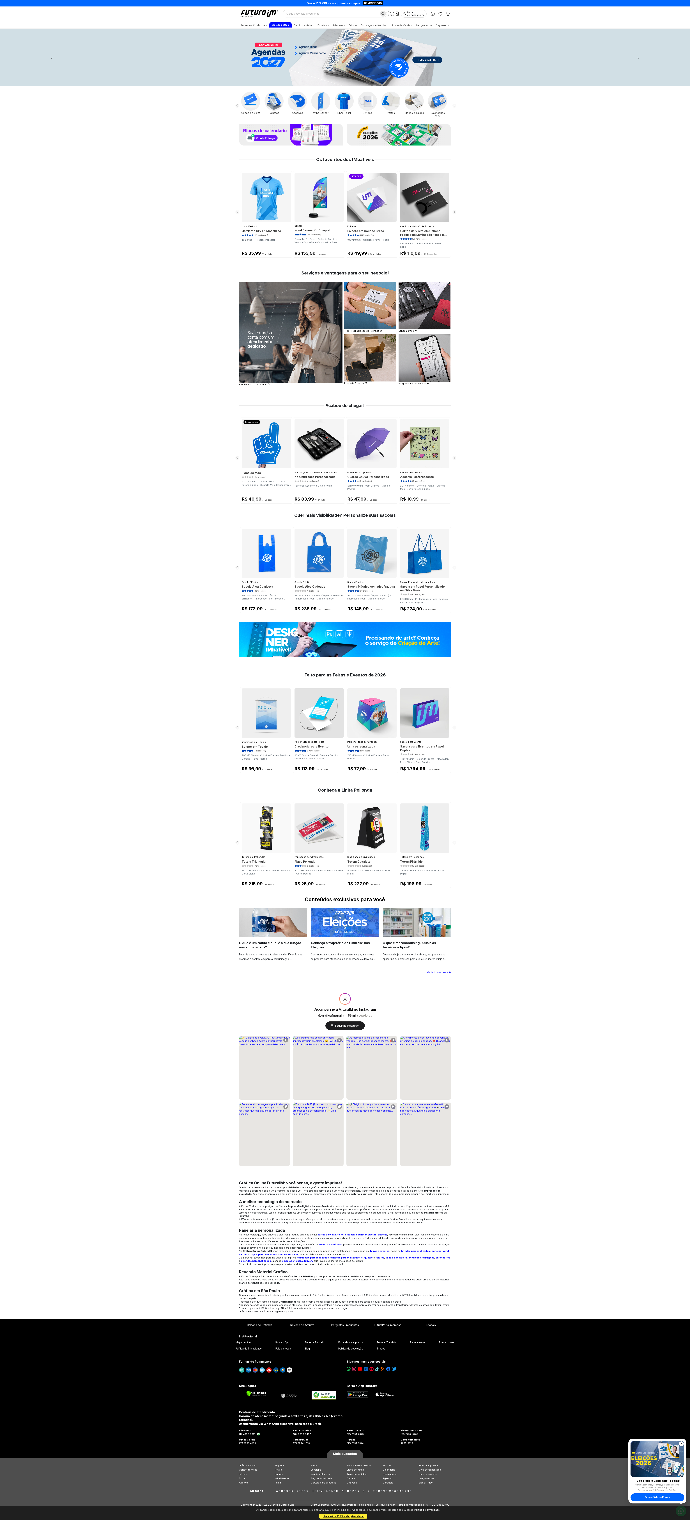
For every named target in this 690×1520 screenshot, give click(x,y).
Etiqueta (279, 1465)
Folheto (351, 226)
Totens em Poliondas (253, 857)
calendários (443, 1257)
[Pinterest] (371, 1369)
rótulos (380, 1257)
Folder (242, 1478)
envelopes (414, 1257)
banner (362, 1234)
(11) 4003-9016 (247, 1434)
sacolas (382, 1234)
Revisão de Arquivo (302, 1325)
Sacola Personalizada (359, 1465)
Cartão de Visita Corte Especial (417, 226)
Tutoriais (430, 1325)
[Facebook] (388, 1369)
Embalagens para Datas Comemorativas (317, 472)
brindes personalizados (415, 1250)
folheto (341, 1234)
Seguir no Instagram (347, 1025)
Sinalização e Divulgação (361, 857)
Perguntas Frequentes (345, 1325)
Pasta (314, 1465)
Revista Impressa (428, 1465)
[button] (52, 57)
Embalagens (390, 1474)
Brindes (387, 1465)
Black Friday (426, 1482)
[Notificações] (440, 14)
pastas (372, 1234)
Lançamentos (426, 1478)
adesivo (352, 1234)
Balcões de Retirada (259, 1325)
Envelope (316, 1469)
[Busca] (383, 14)
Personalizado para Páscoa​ (362, 741)
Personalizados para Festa (309, 741)
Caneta (351, 1478)
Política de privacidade (427, 1509)
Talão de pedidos (357, 1474)
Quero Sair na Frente (657, 1497)
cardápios (428, 1257)
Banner (298, 225)
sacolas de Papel (288, 1254)
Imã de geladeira (320, 1474)
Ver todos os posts (438, 972)
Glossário (256, 1490)
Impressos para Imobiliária (309, 857)
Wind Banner (282, 1478)
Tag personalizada (321, 1478)
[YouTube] (360, 1369)
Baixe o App (282, 1342)
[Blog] (382, 1369)
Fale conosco (283, 1348)
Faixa (278, 1482)
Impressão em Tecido (254, 742)
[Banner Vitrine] (345, 640)
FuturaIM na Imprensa (387, 1325)
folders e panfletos (330, 1244)
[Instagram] (354, 1369)
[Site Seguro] (289, 1395)
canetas (436, 1250)
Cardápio (388, 1482)
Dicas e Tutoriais (386, 1342)
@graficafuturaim (331, 1015)
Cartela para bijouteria (324, 1482)
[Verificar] (256, 1394)
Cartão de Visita (248, 1469)
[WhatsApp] (432, 14)
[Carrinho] (447, 14)
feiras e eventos (379, 1250)
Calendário (389, 1469)
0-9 (406, 1490)
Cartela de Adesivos (411, 472)
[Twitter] (394, 1369)
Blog (307, 1348)
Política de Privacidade (249, 1348)
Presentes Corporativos (360, 472)
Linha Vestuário (250, 226)
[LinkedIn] (366, 1369)
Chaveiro (352, 1482)
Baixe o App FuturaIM (362, 1386)
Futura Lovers (446, 1342)
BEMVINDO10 (373, 3)
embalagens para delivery (297, 1260)
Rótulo (278, 1469)
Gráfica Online (247, 1465)
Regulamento (417, 1342)
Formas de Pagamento (255, 1361)
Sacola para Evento (410, 741)
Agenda (387, 1478)
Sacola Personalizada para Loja (417, 582)
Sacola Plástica (250, 582)
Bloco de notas (355, 1469)
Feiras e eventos (428, 1474)
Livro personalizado (430, 1469)
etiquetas (367, 1257)
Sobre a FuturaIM (315, 1342)
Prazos (381, 1348)
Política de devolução (350, 1348)
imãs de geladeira (396, 1257)
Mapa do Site (243, 1342)
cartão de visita (327, 1234)
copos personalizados (263, 1254)
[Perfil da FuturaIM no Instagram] (345, 999)
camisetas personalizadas (313, 1257)
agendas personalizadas (256, 1260)
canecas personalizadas (345, 1257)
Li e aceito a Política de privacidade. (343, 1516)
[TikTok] (377, 1369)
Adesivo (243, 1482)
